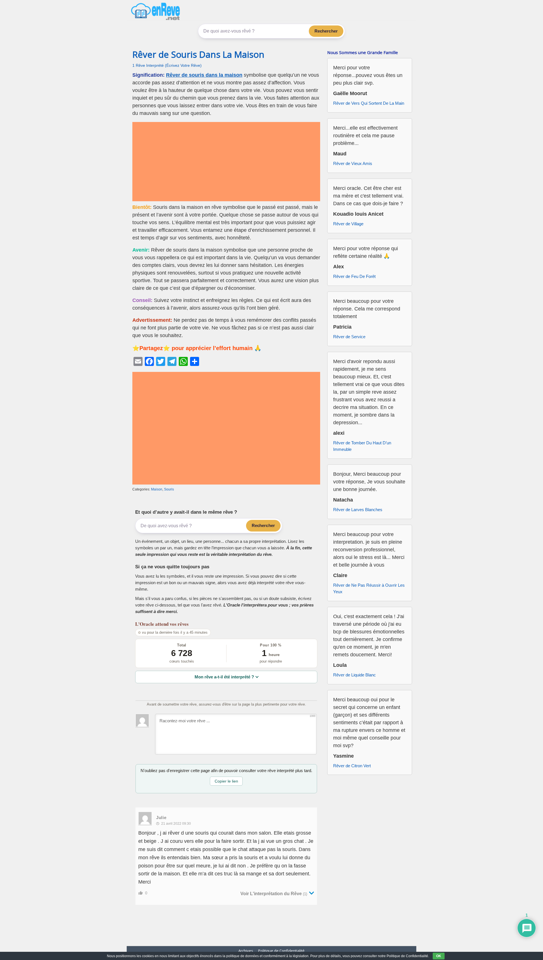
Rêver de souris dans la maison (204, 75)
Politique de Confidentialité (281, 950)
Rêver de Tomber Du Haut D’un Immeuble (362, 446)
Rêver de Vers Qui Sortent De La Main (368, 103)
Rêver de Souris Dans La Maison (198, 54)
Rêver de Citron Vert (352, 765)
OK (438, 956)
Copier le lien (226, 781)
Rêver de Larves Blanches (357, 509)
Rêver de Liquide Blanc (354, 674)
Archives (245, 950)
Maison (156, 489)
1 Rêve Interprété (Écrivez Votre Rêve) (167, 65)
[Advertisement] (226, 161)
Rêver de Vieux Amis (352, 163)
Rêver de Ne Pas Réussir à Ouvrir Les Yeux (369, 588)
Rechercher (326, 31)
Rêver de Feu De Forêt (354, 276)
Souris (169, 489)
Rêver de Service (349, 336)
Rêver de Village (348, 223)
